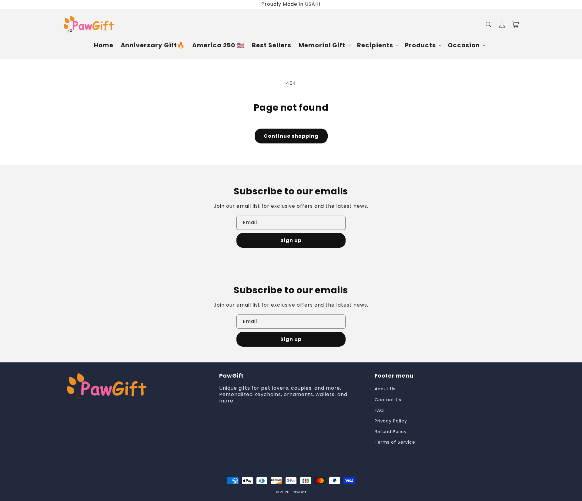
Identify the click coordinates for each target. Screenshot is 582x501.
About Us (385, 389)
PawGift (299, 491)
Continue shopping (291, 136)
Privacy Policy (391, 421)
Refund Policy (391, 432)
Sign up (291, 240)
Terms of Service (395, 442)
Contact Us (388, 400)
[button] (324, 45)
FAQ (379, 410)
